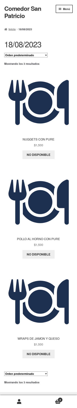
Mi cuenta (19, 401)
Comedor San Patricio (22, 12)
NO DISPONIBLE (38, 155)
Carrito (49, 399)
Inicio (12, 29)
